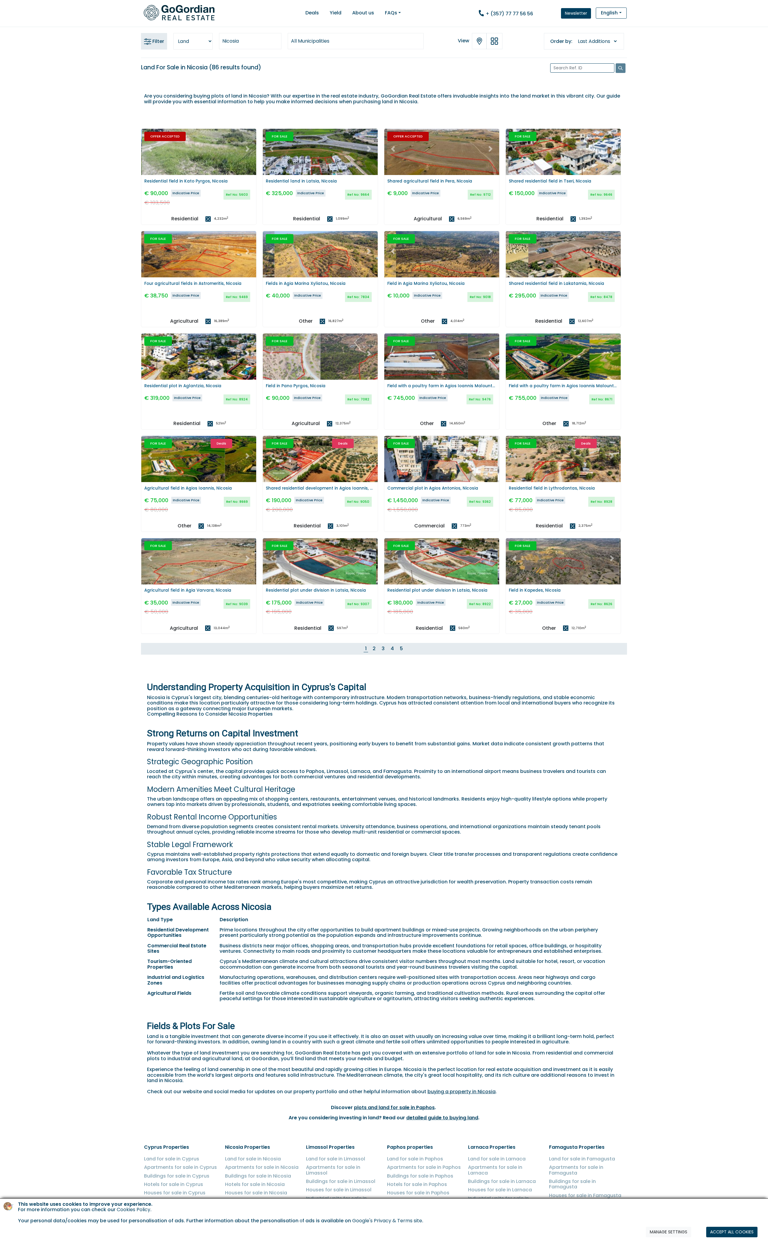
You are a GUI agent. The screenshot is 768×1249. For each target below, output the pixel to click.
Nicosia (230, 41)
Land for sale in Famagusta (582, 1158)
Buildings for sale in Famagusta (572, 1184)
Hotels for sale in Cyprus (173, 1184)
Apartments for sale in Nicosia (261, 1167)
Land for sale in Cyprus (171, 1158)
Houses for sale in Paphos (418, 1192)
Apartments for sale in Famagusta (576, 1170)
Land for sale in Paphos (415, 1158)
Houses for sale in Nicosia (256, 1192)
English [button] (609, 12)
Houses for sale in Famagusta (585, 1195)
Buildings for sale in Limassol (340, 1181)
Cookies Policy (133, 1209)
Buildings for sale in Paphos (420, 1175)
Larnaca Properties (491, 1147)
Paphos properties (410, 1147)
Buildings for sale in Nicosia (258, 1175)
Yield (335, 12)
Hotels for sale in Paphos (417, 1184)
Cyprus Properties (166, 1147)
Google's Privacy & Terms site (387, 1220)
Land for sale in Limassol (335, 1158)
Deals (312, 12)
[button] (149, 148)
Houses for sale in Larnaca (500, 1189)
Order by (560, 41)
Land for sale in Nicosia (253, 1158)
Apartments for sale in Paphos (424, 1167)
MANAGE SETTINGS (668, 1232)
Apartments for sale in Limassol (333, 1170)
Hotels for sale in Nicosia (255, 1184)
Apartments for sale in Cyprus (180, 1167)
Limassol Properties (330, 1147)
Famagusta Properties (576, 1147)
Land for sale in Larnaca (497, 1158)
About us (363, 12)
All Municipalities (310, 41)
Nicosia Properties (247, 1147)
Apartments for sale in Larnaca (495, 1170)
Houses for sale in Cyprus (175, 1192)
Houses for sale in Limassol (338, 1189)
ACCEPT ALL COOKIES (732, 1232)
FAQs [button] (391, 12)
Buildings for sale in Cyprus (176, 1175)
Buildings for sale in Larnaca (502, 1181)
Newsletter (576, 13)
